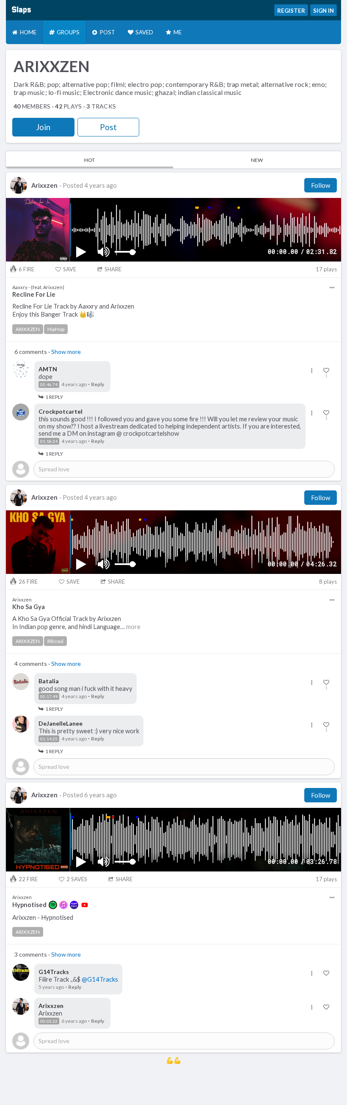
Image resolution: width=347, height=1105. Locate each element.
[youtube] (84, 905)
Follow (320, 185)
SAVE (69, 269)
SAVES (76, 879)
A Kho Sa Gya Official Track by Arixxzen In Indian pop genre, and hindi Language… (76, 622)
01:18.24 (49, 441)
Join (43, 127)
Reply (97, 384)
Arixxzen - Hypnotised (42, 917)
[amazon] (74, 905)
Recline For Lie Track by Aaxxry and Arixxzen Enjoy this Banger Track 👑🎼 (73, 310)
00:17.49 (49, 696)
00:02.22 (49, 1021)
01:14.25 (49, 738)
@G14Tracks (100, 979)
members (32, 106)
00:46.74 (49, 384)
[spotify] (53, 905)
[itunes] (63, 905)
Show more (66, 351)
